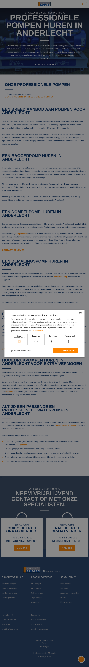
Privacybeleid (37, 330)
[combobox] (80, 313)
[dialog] (44, 333)
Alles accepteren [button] (65, 350)
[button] (21, 350)
